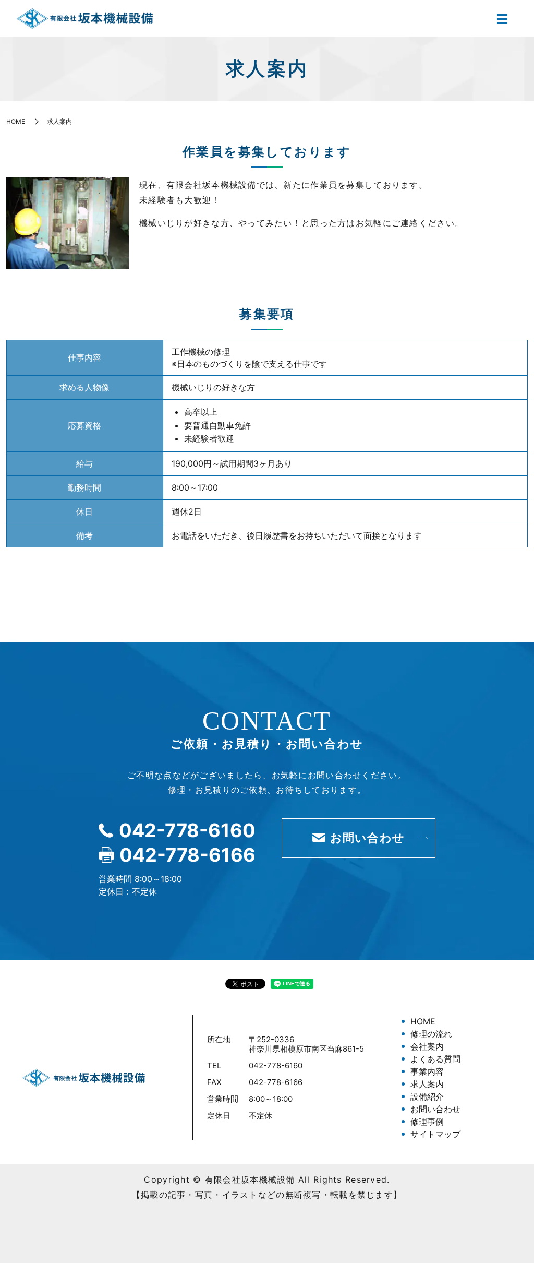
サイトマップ (435, 1134)
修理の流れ (431, 1034)
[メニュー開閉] (502, 19)
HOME (15, 121)
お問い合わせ (435, 1109)
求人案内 (427, 1084)
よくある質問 (435, 1059)
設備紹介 (427, 1096)
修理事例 (427, 1121)
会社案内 (427, 1046)
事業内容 (427, 1071)
